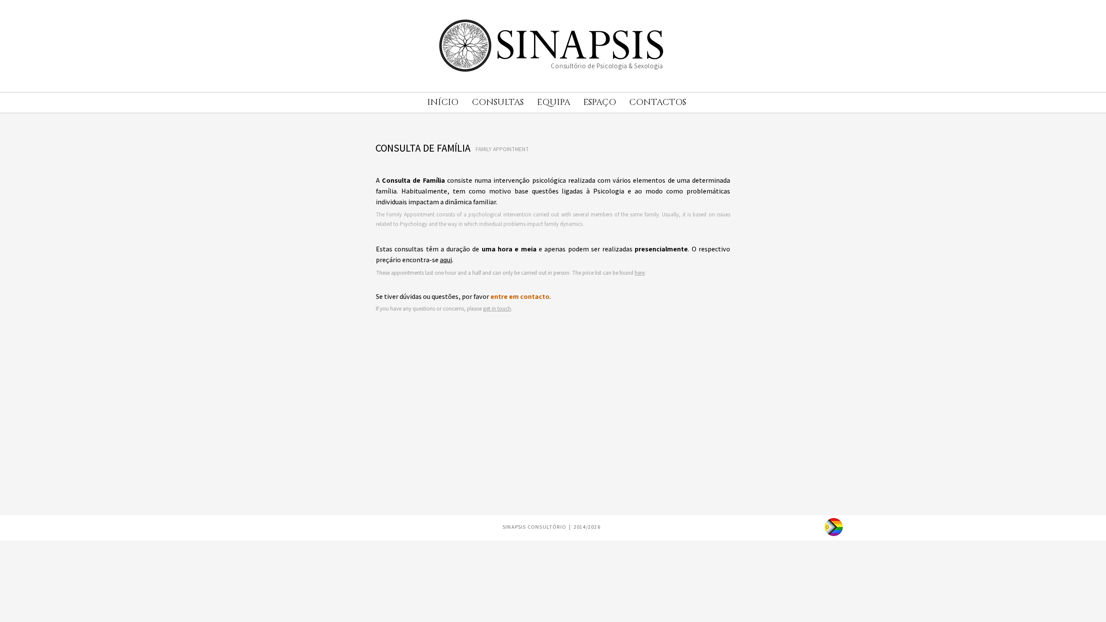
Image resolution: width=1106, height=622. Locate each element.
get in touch (497, 308)
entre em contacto (520, 296)
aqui (446, 259)
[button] (497, 102)
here (640, 272)
